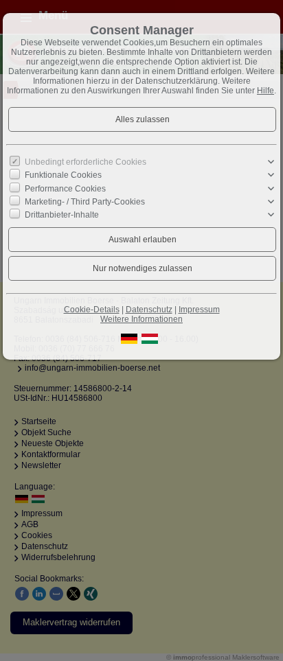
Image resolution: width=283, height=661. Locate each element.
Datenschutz (149, 309)
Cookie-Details (92, 309)
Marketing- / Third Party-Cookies (85, 202)
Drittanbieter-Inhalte (62, 215)
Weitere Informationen (141, 319)
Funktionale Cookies (63, 175)
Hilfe (265, 90)
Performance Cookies (65, 188)
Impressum (199, 309)
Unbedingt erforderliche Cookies (85, 162)
